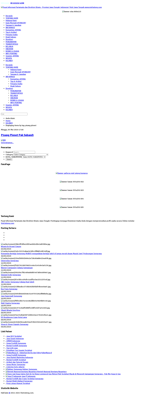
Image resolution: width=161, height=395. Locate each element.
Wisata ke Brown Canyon (11, 246)
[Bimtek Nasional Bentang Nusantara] (21, 371)
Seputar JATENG (12, 105)
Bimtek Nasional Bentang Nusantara (51, 371)
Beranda (9, 65)
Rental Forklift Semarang (16, 345)
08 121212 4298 (17, 3)
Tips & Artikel (15, 81)
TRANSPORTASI (16, 93)
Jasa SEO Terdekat (14, 336)
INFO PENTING (16, 102)
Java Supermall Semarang (11, 296)
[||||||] (3, 140)
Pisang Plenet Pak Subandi (17, 135)
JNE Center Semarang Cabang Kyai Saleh (17, 282)
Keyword (9, 152)
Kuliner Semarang (30, 369)
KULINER (9, 110)
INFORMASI (10, 77)
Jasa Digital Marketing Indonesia (19, 357)
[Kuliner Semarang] (14, 369)
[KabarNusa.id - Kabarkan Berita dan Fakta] (23, 353)
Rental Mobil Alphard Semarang (19, 381)
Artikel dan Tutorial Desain (17, 362)
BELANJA (14, 95)
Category (10, 154)
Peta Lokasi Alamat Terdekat (18, 383)
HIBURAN (14, 98)
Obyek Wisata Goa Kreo (10, 310)
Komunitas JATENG (18, 79)
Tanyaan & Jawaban (18, 74)
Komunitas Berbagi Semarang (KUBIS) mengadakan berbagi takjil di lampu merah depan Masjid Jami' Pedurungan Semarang (51, 253)
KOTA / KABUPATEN (14, 157)
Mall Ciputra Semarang (10, 303)
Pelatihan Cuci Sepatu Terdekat (19, 350)
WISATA (9, 107)
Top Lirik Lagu (12, 348)
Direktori (9, 88)
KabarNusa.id (46, 353)
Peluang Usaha (16, 84)
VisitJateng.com (7, 223)
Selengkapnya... (7, 143)
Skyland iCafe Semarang (11, 275)
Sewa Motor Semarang (15, 364)
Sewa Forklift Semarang (16, 343)
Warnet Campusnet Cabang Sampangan (17, 268)
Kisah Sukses (15, 86)
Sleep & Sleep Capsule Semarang (14, 324)
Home (8, 121)
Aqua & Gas (116, 374)
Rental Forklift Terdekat (16, 360)
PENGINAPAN (15, 91)
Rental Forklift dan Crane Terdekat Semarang (24, 379)
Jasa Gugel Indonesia (15, 338)
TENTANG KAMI (12, 67)
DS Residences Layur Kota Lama (14, 317)
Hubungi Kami (15, 69)
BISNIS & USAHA (17, 100)
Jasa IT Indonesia (28, 376)
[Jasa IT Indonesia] (13, 376)
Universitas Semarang (10, 261)
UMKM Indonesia (13, 341)
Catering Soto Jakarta (15, 367)
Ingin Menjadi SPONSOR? (20, 72)
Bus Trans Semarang (9, 289)
